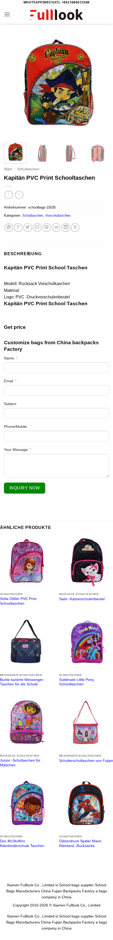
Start (8, 169)
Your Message (16, 449)
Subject (10, 404)
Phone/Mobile (15, 426)
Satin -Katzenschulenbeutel (82, 599)
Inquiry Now (24, 488)
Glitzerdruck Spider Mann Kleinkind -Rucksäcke (80, 843)
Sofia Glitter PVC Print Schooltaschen (18, 601)
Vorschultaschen (57, 215)
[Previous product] (19, 195)
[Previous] (12, 86)
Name (9, 358)
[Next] (100, 86)
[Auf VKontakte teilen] (56, 227)
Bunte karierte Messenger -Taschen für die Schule (22, 682)
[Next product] (8, 195)
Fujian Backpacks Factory (73, 891)
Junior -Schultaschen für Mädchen (20, 762)
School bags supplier (76, 885)
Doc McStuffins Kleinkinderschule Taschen (22, 843)
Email (8, 381)
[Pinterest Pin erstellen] (46, 227)
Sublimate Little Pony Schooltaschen (76, 682)
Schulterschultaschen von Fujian (86, 761)
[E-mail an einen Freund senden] (37, 227)
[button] (7, 14)
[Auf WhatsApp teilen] (8, 227)
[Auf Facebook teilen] (18, 227)
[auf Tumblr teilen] (75, 227)
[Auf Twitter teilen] (27, 227)
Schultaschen (28, 169)
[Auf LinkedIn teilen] (65, 227)
